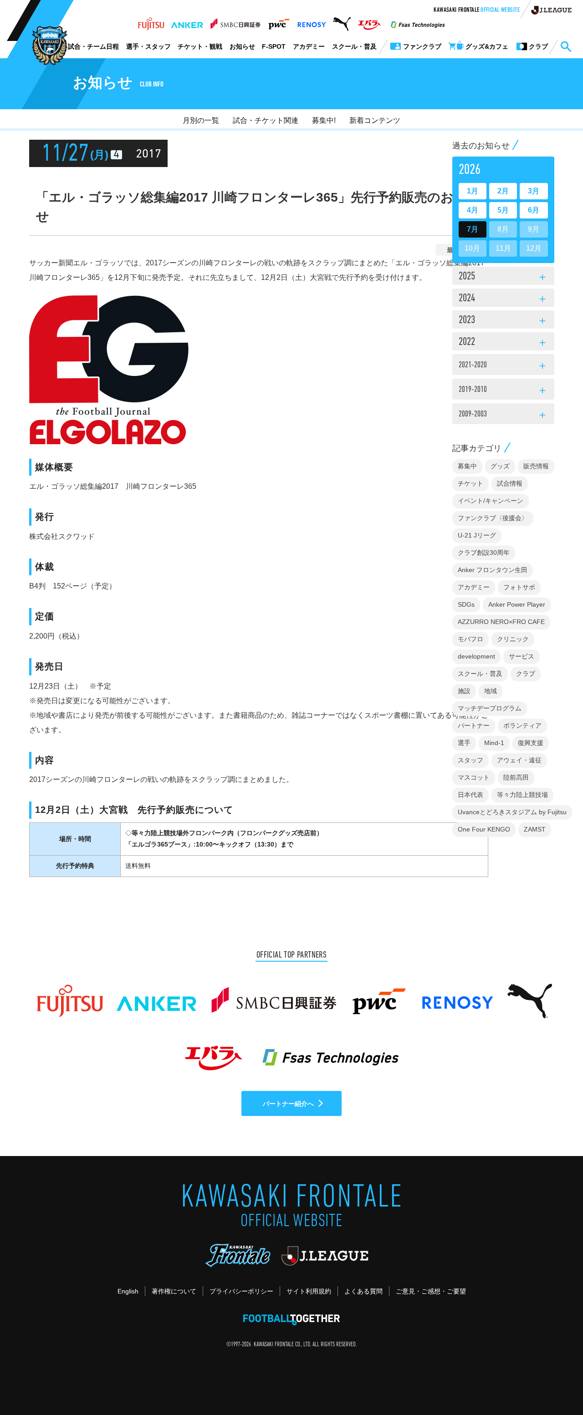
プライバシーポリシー (241, 1291)
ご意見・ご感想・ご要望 (431, 1291)
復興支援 (530, 742)
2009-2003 (503, 415)
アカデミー (309, 46)
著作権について (174, 1291)
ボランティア (522, 725)
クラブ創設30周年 (484, 552)
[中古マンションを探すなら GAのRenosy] (311, 21)
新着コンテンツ (374, 120)
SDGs (466, 604)
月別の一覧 (201, 120)
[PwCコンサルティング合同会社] (278, 21)
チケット (470, 483)
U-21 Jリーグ (477, 535)
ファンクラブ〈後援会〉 (493, 518)
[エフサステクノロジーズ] (417, 21)
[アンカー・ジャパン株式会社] (187, 21)
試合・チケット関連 (265, 120)
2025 (503, 277)
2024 (503, 299)
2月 (503, 191)
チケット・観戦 (200, 46)
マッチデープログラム (490, 708)
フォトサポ (519, 587)
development (476, 656)
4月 (472, 210)
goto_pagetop (554, 1382)
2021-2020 (503, 366)
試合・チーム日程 (93, 46)
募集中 (467, 466)
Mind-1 (494, 742)
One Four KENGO (484, 829)
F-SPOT (274, 46)
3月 (533, 191)
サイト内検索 (566, 47)
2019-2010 (503, 390)
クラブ (525, 673)
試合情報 (509, 483)
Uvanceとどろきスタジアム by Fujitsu (512, 812)
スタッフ (470, 760)
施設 (464, 691)
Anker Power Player (516, 604)
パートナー (474, 725)
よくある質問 (363, 1291)
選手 (464, 742)
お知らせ (242, 46)
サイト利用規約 (308, 1291)
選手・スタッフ (148, 46)
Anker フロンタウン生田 (492, 569)
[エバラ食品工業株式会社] (369, 21)
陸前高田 (516, 777)
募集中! (324, 120)
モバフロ (470, 639)
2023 (503, 321)
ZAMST (535, 829)
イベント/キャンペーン (490, 500)
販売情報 (536, 466)
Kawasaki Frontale (477, 10)
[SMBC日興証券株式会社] (235, 21)
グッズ (500, 466)
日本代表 (470, 794)
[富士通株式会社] (151, 21)
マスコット (474, 777)
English (128, 1291)
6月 (533, 210)
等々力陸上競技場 (522, 794)
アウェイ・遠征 (519, 760)
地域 (490, 691)
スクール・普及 (354, 46)
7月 (472, 229)
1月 (472, 191)
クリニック (513, 639)
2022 (503, 343)
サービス (521, 656)
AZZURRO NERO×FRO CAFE (501, 621)
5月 (503, 210)
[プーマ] (341, 21)
